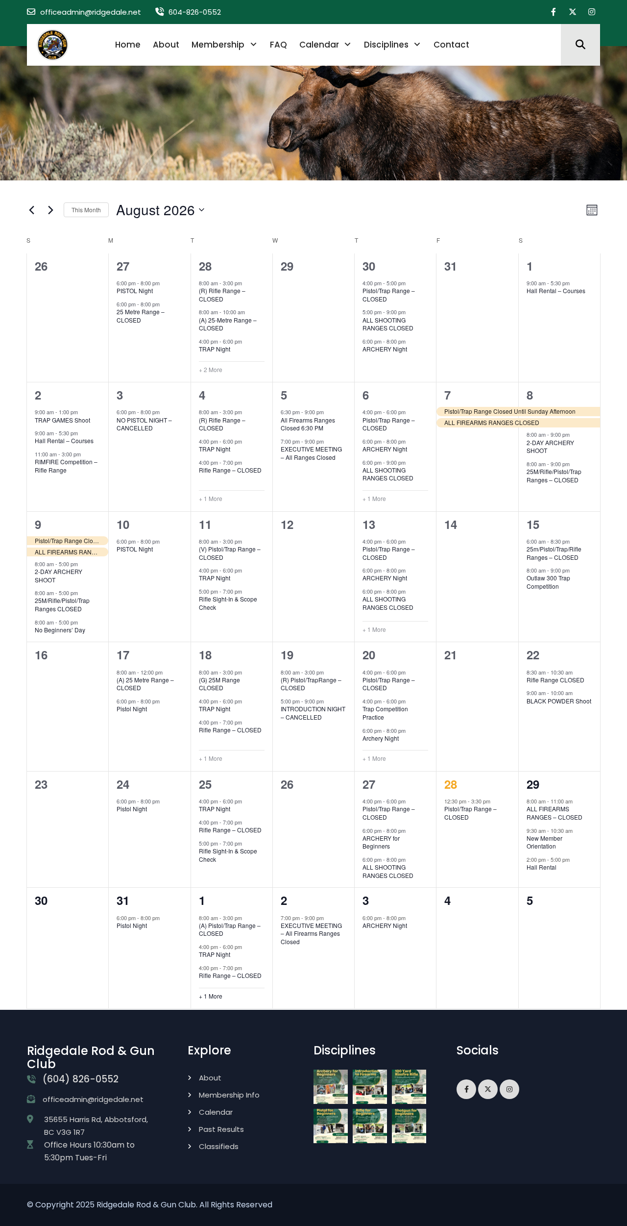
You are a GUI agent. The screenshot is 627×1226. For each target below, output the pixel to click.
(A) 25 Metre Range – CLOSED (145, 684)
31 (123, 900)
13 (368, 524)
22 (533, 654)
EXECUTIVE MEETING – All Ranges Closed (311, 453)
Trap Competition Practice (385, 712)
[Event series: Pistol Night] (164, 283)
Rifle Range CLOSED (555, 680)
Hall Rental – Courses (556, 290)
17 (123, 654)
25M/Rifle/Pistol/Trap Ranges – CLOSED (554, 475)
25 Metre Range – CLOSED (141, 315)
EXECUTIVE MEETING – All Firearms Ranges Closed (311, 933)
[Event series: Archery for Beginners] (410, 830)
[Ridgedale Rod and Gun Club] (53, 44)
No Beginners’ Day (60, 630)
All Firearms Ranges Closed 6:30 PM (308, 424)
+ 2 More (210, 370)
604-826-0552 (195, 12)
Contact (451, 44)
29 (533, 784)
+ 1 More (210, 498)
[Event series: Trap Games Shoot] (82, 412)
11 (205, 524)
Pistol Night (132, 708)
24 (123, 784)
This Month (86, 209)
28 (205, 265)
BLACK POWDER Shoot (559, 701)
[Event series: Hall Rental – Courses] (574, 283)
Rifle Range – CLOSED (230, 470)
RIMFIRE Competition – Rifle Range (66, 465)
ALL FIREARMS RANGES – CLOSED (554, 812)
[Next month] (50, 210)
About (166, 44)
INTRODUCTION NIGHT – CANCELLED (313, 712)
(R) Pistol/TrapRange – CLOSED (311, 684)
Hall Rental (541, 867)
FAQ (278, 44)
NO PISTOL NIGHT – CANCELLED (144, 424)
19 (287, 654)
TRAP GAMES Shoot (62, 420)
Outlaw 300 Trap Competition (548, 582)
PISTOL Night (135, 290)
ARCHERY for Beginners (381, 842)
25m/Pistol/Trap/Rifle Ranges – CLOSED (554, 553)
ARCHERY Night (384, 349)
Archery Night (380, 738)
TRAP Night (214, 349)
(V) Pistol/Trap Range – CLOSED (230, 553)
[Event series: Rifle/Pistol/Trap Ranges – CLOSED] (574, 463)
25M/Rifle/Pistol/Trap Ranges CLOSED (62, 604)
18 (205, 654)
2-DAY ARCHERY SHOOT (550, 446)
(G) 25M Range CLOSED (219, 684)
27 (123, 265)
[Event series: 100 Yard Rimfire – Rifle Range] (85, 454)
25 (205, 784)
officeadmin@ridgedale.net (90, 12)
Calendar (319, 44)
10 (123, 524)
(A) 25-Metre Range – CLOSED (228, 324)
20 (368, 654)
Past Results (221, 1129)
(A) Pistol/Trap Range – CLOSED (230, 929)
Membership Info (229, 1095)
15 (533, 524)
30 (368, 265)
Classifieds (219, 1146)
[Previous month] (31, 210)
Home (128, 44)
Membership (218, 44)
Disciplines (386, 44)
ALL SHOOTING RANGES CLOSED (387, 324)
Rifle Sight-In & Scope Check (228, 603)
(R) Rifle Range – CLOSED (222, 294)
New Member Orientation (544, 842)
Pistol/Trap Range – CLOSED (388, 294)
